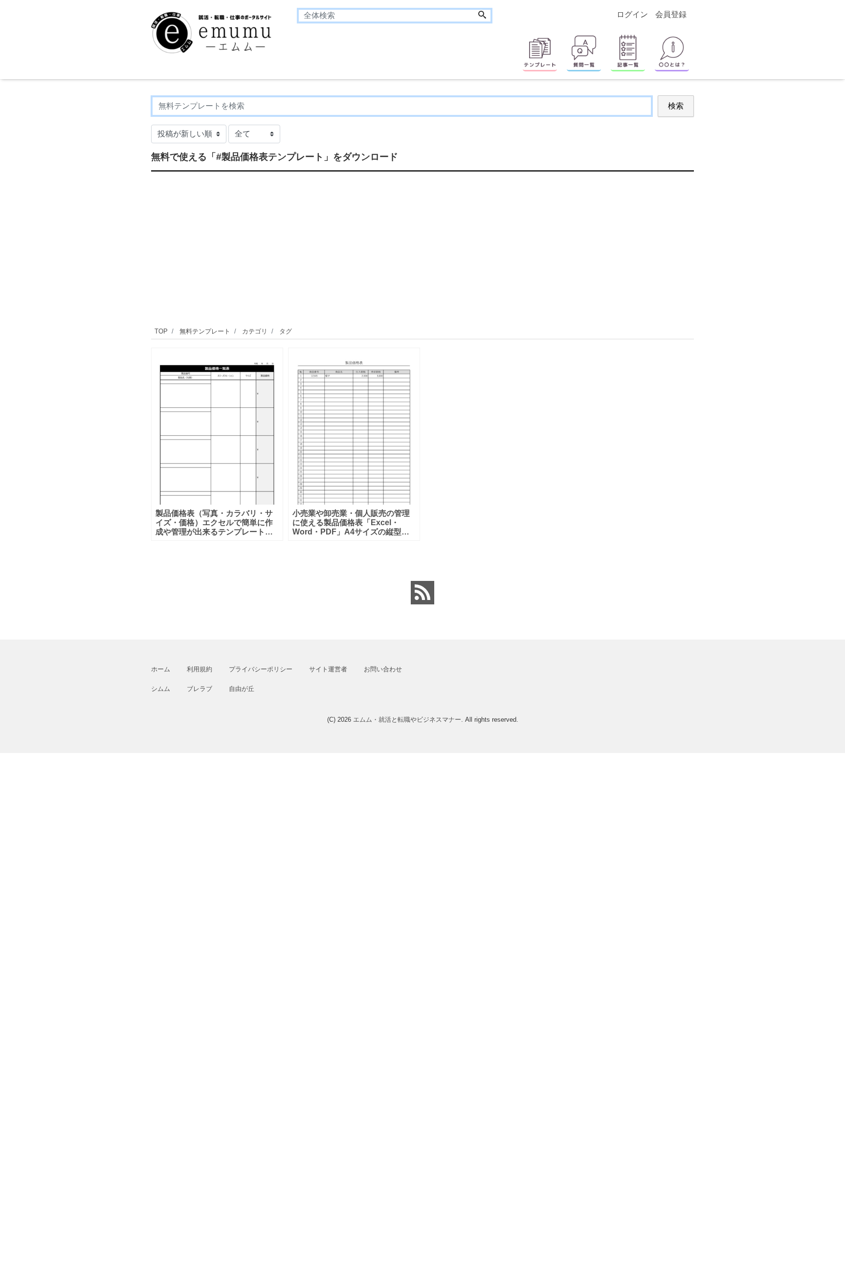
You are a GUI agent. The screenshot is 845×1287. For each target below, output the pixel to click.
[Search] (482, 15)
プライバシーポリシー (260, 669)
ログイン (632, 14)
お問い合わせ (383, 669)
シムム (160, 688)
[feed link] (422, 592)
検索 (676, 106)
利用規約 (199, 669)
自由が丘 (241, 688)
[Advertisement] (105, 242)
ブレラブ (199, 688)
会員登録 (671, 14)
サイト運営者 (328, 669)
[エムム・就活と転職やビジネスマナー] (217, 31)
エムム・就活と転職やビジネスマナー (407, 719)
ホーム (160, 669)
